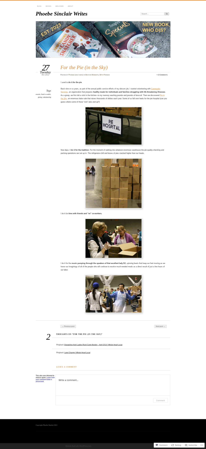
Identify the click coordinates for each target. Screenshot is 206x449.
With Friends (104, 75)
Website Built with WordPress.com (78, 446)
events (38, 94)
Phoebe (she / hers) (76, 75)
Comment (160, 400)
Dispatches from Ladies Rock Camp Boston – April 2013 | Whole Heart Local (93, 345)
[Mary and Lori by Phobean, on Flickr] (114, 238)
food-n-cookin (46, 94)
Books (48, 6)
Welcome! (59, 6)
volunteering (47, 97)
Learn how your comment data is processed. (45, 379)
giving (40, 97)
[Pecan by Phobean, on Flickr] (114, 183)
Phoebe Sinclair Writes (61, 14)
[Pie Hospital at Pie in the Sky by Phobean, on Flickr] (114, 126)
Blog (39, 6)
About (70, 6)
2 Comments (162, 75)
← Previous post (68, 326)
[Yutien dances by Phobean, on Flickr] (114, 294)
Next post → (160, 326)
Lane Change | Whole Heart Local (77, 353)
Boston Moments (92, 75)
